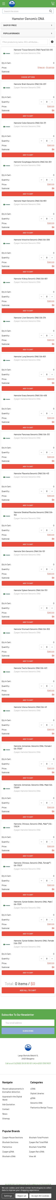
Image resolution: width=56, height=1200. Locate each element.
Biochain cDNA (8, 1156)
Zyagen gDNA (8, 1151)
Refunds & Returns (28, 1176)
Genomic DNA (36, 1103)
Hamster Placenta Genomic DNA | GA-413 (31, 473)
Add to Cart (28, 116)
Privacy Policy (28, 1180)
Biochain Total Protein (38, 1137)
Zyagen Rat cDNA (36, 1151)
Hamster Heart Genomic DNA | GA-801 (30, 200)
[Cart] (52, 3)
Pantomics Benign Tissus (41, 1107)
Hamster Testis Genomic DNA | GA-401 (30, 668)
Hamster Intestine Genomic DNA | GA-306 (32, 239)
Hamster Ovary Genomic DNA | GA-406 (30, 395)
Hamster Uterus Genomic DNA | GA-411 (30, 707)
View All (32, 1156)
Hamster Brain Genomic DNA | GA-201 (30, 84)
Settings (8, 1195)
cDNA (32, 1088)
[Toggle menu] (3, 3)
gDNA (32, 1098)
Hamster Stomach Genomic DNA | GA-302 (32, 629)
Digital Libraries (37, 1093)
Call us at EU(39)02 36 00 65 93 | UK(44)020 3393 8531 (28, 1063)
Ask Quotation (8, 1104)
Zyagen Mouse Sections (12, 1137)
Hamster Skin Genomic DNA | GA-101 (29, 551)
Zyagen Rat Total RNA (38, 1142)
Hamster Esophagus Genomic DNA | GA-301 (32, 161)
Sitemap (6, 1118)
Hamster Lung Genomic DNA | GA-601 (30, 356)
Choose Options (28, 77)
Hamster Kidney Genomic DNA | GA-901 (30, 278)
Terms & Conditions (28, 1170)
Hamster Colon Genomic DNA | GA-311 (30, 123)
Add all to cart (28, 990)
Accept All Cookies (40, 1195)
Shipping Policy (28, 1173)
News (4, 1113)
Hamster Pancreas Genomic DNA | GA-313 (32, 434)
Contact (5, 1109)
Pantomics (7, 1147)
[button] (52, 42)
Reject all (21, 1195)
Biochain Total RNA (37, 1147)
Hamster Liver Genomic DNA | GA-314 (30, 317)
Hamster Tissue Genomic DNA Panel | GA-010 (33, 49)
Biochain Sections (10, 1142)
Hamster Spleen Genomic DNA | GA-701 (30, 590)
